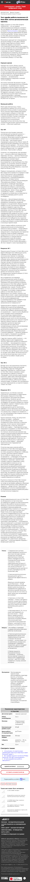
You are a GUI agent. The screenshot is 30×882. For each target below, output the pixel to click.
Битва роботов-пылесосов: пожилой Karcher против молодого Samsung (16, 796)
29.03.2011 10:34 (5, 12)
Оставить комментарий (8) (15, 772)
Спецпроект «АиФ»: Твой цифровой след (15, 7)
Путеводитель (17, 830)
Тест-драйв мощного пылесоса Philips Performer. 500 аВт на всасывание (15, 756)
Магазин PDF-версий (17, 827)
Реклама (4, 822)
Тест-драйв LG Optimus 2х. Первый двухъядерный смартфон (15, 805)
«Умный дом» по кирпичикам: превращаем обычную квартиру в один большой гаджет (15, 752)
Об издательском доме (16, 822)
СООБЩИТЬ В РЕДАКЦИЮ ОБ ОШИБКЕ (12, 834)
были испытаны (13, 31)
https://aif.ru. (22, 871)
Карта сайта (5, 832)
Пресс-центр (5, 827)
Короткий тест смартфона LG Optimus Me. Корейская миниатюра (17, 810)
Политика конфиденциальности (10, 874)
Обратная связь (6, 830)
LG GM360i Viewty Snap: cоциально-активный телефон (15, 801)
